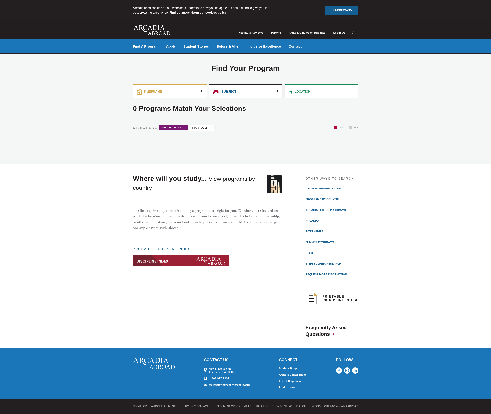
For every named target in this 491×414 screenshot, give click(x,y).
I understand (342, 10)
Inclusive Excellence (264, 46)
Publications (287, 387)
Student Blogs (288, 368)
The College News (290, 381)
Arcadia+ (312, 220)
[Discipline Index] (181, 262)
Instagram (347, 370)
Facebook (339, 370)
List (355, 127)
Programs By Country (322, 199)
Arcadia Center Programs (326, 210)
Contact (295, 46)
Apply (171, 46)
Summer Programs (320, 242)
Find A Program (145, 46)
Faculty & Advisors (251, 32)
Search (353, 30)
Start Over (200, 127)
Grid (341, 127)
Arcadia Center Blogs (293, 374)
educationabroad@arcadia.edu (229, 384)
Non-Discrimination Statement (154, 406)
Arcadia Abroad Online (323, 188)
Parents (276, 32)
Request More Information (326, 274)
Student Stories (196, 46)
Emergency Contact (194, 406)
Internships (314, 231)
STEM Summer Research (323, 263)
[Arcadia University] (154, 363)
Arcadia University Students (307, 32)
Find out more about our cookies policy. (198, 12)
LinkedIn (355, 370)
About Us (339, 32)
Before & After (228, 46)
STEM (309, 252)
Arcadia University (152, 30)
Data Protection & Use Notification (281, 406)
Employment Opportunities (232, 406)
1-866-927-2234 (219, 378)
